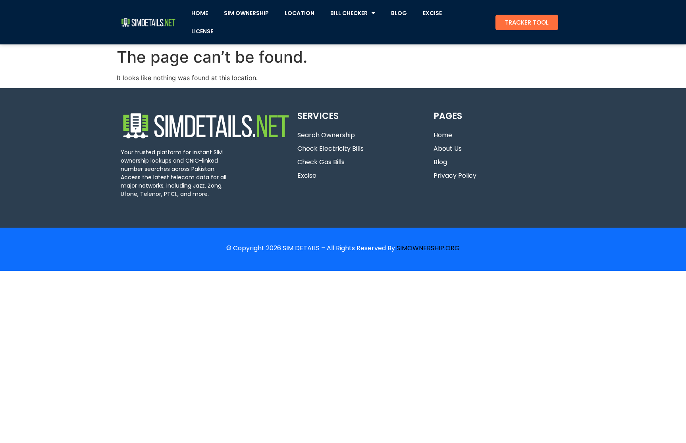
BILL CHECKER (349, 13)
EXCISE (432, 13)
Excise (306, 175)
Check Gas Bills (321, 162)
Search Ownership (326, 135)
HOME (199, 13)
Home (443, 135)
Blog (440, 162)
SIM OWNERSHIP (246, 13)
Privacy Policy (455, 175)
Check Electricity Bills (330, 148)
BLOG (399, 13)
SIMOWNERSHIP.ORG (428, 248)
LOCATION (299, 13)
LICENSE (202, 31)
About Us (448, 148)
